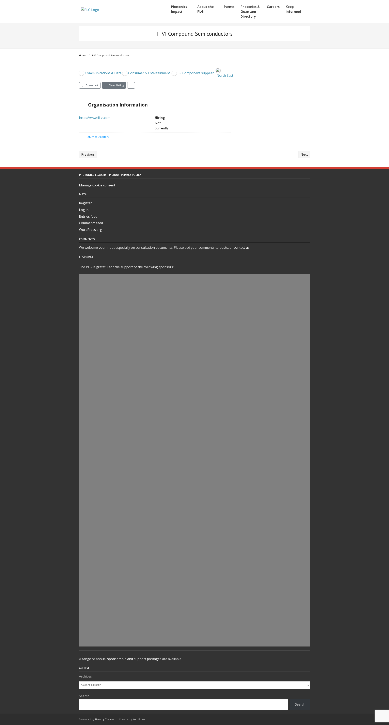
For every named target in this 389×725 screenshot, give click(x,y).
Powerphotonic (106, 502)
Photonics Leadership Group (120, 362)
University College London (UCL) (124, 511)
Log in (84, 210)
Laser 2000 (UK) (106, 418)
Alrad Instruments (110, 483)
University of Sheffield (114, 623)
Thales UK (100, 399)
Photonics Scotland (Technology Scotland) (135, 446)
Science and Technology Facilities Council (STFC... (142, 315)
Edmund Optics (106, 474)
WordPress (139, 719)
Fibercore (100, 493)
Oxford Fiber (103, 642)
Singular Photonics (110, 437)
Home (82, 55)
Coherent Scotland (110, 381)
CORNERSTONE (105, 371)
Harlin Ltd (101, 278)
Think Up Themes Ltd (106, 719)
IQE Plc (97, 455)
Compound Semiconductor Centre (126, 465)
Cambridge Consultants (115, 325)
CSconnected (103, 409)
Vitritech (99, 297)
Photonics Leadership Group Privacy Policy (110, 175)
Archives (85, 676)
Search (84, 696)
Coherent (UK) (105, 614)
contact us (241, 247)
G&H (94, 306)
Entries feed (88, 216)
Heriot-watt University (114, 427)
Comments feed (91, 223)
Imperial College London (116, 632)
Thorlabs (99, 288)
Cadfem (98, 576)
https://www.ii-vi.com (94, 117)
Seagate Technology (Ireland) (121, 604)
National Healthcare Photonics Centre (131, 343)
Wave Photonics (107, 595)
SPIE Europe (102, 390)
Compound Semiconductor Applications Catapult (143, 539)
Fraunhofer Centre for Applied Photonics (133, 567)
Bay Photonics (105, 353)
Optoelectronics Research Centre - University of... (142, 558)
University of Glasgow (113, 334)
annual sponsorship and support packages (128, 659)
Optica (97, 530)
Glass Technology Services (118, 586)
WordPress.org (90, 229)
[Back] (131, 85)
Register (85, 203)
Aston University (108, 548)
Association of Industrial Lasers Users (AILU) (137, 521)
